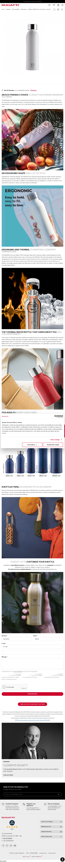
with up (26, 856)
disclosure (18, 671)
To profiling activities (30, 677)
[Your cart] (58, 5)
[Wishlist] (54, 5)
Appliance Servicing (46, 831)
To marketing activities (51, 677)
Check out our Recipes (47, 821)
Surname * (4, 635)
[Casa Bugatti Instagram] (7, 845)
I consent (60, 674)
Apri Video (3, 861)
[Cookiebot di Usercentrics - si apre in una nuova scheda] (55, 416)
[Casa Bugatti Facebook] (3, 845)
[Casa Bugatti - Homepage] (11, 5)
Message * (4, 657)
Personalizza (31, 444)
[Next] (61, 9)
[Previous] (54, 9)
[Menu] (61, 5)
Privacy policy (52, 853)
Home (3, 9)
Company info (43, 853)
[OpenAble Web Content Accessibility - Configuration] (62, 859)
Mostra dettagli (55, 439)
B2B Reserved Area (46, 826)
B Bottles (8, 9)
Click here (33, 90)
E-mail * (4, 643)
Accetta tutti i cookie (53, 444)
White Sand (24, 9)
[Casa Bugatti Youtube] (14, 845)
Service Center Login (46, 836)
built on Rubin (37, 856)
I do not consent (57, 675)
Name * (35, 635)
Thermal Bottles (15, 9)
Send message (32, 694)
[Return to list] (58, 9)
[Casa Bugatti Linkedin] (11, 845)
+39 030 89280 (7, 838)
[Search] (49, 5)
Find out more (8, 775)
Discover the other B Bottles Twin (32, 704)
